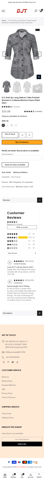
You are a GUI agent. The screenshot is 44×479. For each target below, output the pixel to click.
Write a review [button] (22, 227)
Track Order (6, 414)
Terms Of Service (8, 397)
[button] (7, 107)
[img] (19, 261)
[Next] (39, 54)
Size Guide (6, 172)
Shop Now (32, 2)
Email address (8, 154)
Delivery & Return (20, 172)
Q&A (3, 389)
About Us (5, 377)
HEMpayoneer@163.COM (15, 352)
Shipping (5, 116)
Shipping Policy (8, 418)
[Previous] (5, 54)
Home (4, 20)
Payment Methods (9, 385)
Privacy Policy (7, 393)
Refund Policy (7, 381)
